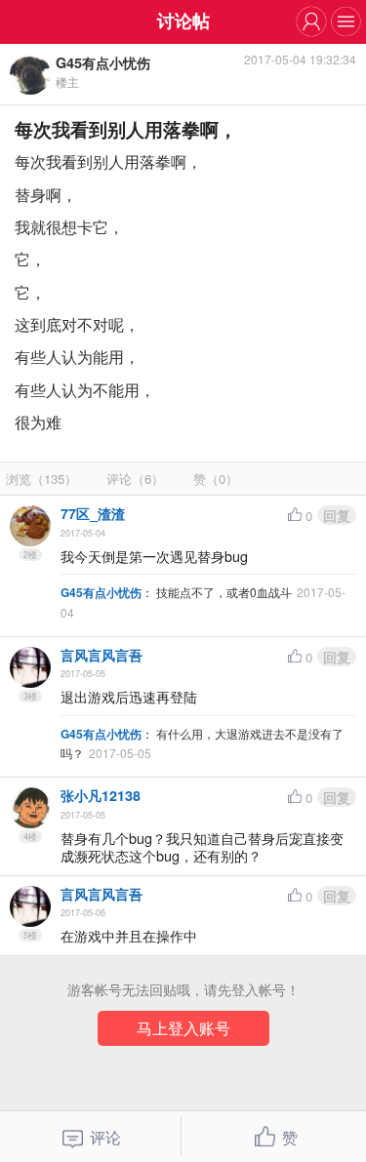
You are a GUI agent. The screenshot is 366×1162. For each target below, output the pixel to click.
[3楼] (30, 667)
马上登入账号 (183, 1028)
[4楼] (30, 807)
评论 (105, 1136)
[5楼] (30, 906)
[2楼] (30, 525)
